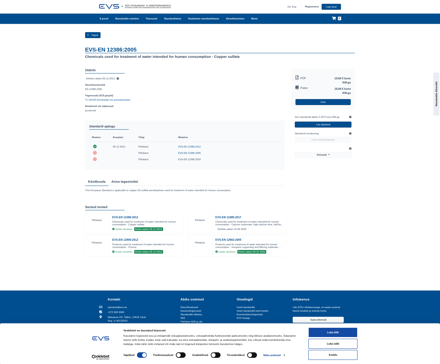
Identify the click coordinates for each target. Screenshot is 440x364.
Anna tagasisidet (124, 181)
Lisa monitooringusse (323, 139)
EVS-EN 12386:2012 (189, 146)
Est (289, 6)
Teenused (151, 18)
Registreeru (312, 6)
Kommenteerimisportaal (250, 314)
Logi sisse (331, 6)
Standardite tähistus (191, 314)
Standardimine (172, 18)
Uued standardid (246, 307)
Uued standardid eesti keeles (252, 310)
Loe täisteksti (323, 124)
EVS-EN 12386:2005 (189, 153)
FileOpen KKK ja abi (191, 321)
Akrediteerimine (235, 18)
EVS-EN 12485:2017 (228, 217)
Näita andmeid (272, 355)
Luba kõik (333, 332)
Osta (323, 102)
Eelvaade (322, 154)
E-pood (104, 18)
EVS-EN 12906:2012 (125, 239)
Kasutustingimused (190, 310)
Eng (294, 6)
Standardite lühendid (436, 94)
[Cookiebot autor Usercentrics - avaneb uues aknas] (101, 357)
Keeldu (333, 354)
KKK (182, 318)
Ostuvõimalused (189, 307)
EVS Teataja (243, 318)
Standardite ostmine (127, 18)
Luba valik (333, 343)
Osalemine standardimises (203, 18)
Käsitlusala (97, 181)
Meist (254, 18)
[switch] (181, 355)
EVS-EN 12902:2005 (228, 239)
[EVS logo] (136, 6)
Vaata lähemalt (318, 319)
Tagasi (94, 35)
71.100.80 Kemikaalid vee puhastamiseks (107, 99)
